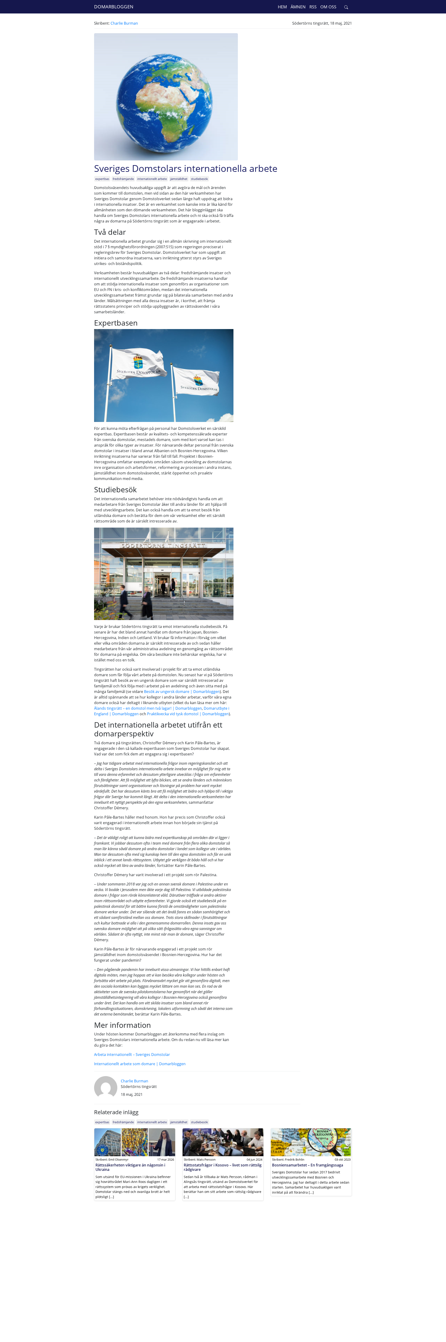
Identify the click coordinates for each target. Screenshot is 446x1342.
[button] (346, 6)
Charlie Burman (124, 23)
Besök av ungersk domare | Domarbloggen (182, 691)
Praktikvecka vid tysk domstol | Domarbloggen (188, 713)
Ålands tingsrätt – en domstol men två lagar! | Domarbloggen (148, 708)
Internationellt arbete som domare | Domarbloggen (140, 1063)
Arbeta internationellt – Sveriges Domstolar (132, 1054)
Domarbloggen (113, 6)
